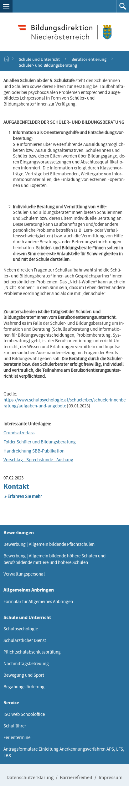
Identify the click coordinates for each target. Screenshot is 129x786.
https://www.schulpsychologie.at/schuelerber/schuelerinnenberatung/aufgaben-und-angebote (64, 403)
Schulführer (14, 726)
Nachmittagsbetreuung (26, 663)
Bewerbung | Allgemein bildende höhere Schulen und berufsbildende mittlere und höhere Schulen (54, 559)
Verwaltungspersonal (24, 574)
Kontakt (16, 486)
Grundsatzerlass (18, 433)
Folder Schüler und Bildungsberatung (39, 442)
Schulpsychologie (20, 629)
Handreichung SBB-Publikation (33, 451)
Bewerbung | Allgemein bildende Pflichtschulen (49, 544)
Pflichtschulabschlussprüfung (32, 652)
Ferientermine (16, 737)
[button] (6, 6)
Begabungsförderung (23, 687)
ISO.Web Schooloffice (24, 714)
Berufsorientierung (88, 59)
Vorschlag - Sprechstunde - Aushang (38, 460)
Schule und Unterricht (39, 59)
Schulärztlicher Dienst (24, 640)
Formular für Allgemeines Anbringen (38, 601)
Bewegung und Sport (23, 675)
